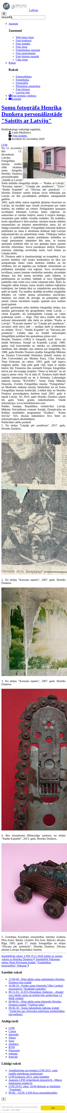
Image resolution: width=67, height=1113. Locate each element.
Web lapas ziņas (25, 37)
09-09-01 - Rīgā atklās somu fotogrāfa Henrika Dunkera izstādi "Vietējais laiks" (35, 1003)
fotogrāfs (14, 1034)
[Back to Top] (3, 1099)
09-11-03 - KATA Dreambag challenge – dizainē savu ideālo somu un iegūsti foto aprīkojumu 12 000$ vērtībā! (36, 995)
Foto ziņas (21, 46)
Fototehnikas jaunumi (28, 50)
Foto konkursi (23, 40)
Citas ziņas (22, 59)
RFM (12, 1047)
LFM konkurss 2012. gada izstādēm (29, 1076)
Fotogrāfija (22, 82)
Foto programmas (26, 53)
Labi (53, 1107)
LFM (4, 144)
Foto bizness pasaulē (27, 56)
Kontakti (16, 98)
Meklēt (5, 17)
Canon (12, 1031)
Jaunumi (13, 23)
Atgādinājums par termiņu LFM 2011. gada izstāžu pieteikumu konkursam (33, 1072)
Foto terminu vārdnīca (23, 95)
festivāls (13, 1056)
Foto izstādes (23, 43)
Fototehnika (22, 79)
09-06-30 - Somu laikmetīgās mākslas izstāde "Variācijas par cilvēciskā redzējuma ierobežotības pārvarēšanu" (37, 1011)
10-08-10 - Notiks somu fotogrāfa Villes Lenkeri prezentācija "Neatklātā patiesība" (36, 987)
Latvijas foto (23, 92)
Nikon (12, 1037)
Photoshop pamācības (28, 86)
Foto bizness (23, 89)
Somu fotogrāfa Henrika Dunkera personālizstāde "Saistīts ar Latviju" (31, 114)
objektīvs (14, 1044)
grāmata (13, 1053)
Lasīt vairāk (15, 1109)
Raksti (12, 62)
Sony (11, 1040)
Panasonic (14, 1050)
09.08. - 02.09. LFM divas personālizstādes (33, 1092)
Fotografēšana (24, 76)
